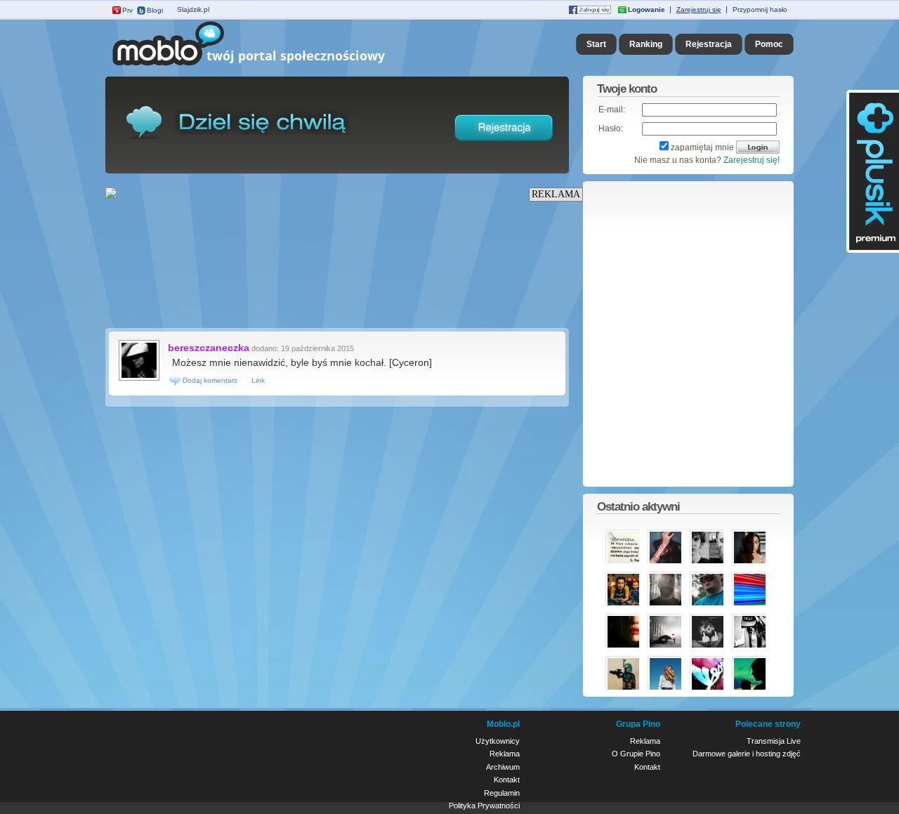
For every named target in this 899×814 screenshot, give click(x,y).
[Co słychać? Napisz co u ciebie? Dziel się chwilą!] (268, 66)
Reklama (505, 753)
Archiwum (503, 767)
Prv (127, 10)
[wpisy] (139, 379)
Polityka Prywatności (484, 805)
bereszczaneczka (208, 347)
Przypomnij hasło (760, 9)
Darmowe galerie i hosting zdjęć (747, 753)
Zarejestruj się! (751, 160)
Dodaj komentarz (209, 380)
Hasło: (610, 128)
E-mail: (611, 109)
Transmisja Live (774, 741)
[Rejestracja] (504, 144)
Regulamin (502, 793)
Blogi (155, 10)
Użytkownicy (497, 741)
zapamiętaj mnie (702, 147)
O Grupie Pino (636, 753)
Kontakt (507, 779)
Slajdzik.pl (193, 9)
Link (258, 380)
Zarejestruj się (698, 9)
